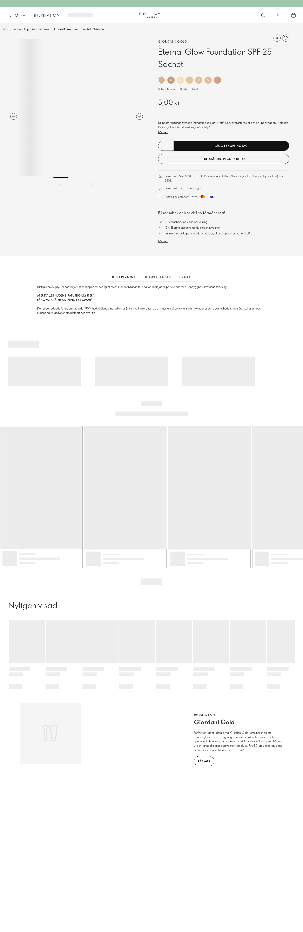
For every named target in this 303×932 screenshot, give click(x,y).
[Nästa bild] (139, 116)
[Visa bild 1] (60, 184)
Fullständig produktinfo (223, 159)
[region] (76, 107)
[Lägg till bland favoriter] (285, 38)
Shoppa (17, 15)
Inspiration (47, 15)
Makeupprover (41, 29)
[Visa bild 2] (76, 184)
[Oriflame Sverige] (151, 15)
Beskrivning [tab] (124, 277)
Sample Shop (21, 29)
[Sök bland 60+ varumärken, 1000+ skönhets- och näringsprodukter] (263, 15)
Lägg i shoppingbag (231, 146)
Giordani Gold (172, 41)
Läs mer (163, 132)
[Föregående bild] (13, 116)
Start (6, 29)
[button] (161, 80)
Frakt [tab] (185, 277)
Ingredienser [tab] (158, 277)
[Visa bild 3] (93, 184)
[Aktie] (277, 38)
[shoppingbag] (293, 15)
